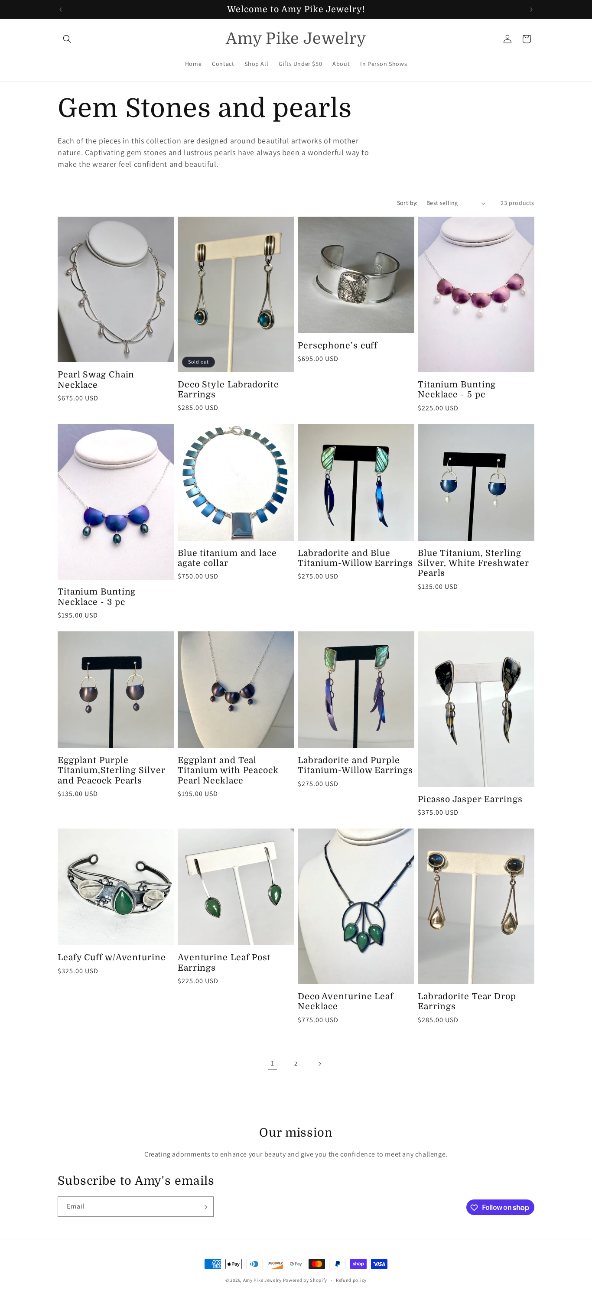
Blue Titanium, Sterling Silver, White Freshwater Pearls (473, 563)
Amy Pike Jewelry (262, 1280)
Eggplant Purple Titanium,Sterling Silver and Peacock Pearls (112, 770)
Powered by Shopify (305, 1280)
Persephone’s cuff (337, 346)
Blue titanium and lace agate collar (227, 558)
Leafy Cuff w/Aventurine (112, 957)
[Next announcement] (531, 9)
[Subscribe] (203, 1207)
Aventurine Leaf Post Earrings (224, 962)
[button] (67, 39)
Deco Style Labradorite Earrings (228, 390)
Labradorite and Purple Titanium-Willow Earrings (355, 765)
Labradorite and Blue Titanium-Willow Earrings (355, 558)
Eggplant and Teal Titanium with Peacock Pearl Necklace (228, 770)
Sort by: (407, 203)
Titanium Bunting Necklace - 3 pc (97, 597)
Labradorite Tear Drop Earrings (467, 1001)
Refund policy (351, 1280)
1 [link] (272, 1063)
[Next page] (319, 1063)
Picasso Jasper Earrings (470, 799)
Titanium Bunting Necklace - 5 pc (457, 390)
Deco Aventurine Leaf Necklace (346, 1001)
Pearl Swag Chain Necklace (96, 380)
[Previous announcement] (60, 9)
